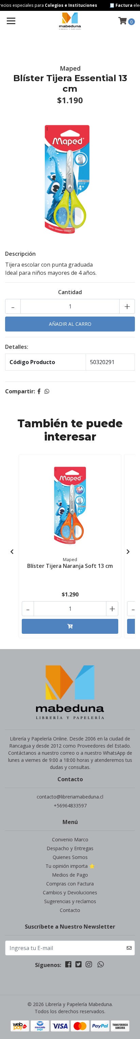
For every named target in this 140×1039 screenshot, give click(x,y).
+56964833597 (70, 805)
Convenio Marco (70, 839)
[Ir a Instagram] (89, 965)
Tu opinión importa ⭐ (70, 866)
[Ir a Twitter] (78, 965)
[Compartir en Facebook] (39, 391)
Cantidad (70, 292)
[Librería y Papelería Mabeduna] (70, 21)
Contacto (70, 910)
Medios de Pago (70, 875)
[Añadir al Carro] (70, 626)
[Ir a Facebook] (68, 965)
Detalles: (16, 347)
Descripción (20, 253)
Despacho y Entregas (70, 848)
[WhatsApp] (100, 965)
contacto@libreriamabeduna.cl (70, 796)
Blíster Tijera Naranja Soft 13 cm (70, 566)
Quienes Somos (70, 857)
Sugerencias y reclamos (70, 901)
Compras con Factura (70, 883)
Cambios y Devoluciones (70, 892)
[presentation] (12, 551)
